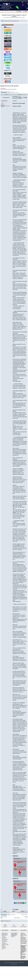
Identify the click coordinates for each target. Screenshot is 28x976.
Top (1, 909)
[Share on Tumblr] (23, 903)
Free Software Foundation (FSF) (4, 947)
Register (21, 867)
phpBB (10, 962)
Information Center (13, 936)
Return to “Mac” (24, 914)
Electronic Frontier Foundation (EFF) (4, 937)
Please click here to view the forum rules (8, 89)
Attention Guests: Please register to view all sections (14, 15)
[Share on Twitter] (17, 903)
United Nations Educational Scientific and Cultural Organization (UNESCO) (5, 942)
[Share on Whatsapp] (25, 903)
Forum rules (4, 0)
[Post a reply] (4, 92)
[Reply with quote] (25, 97)
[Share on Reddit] (19, 903)
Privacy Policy (14, 933)
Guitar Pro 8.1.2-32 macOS (9, 86)
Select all (18, 858)
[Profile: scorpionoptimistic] (15, 909)
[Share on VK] (21, 903)
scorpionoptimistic (6, 97)
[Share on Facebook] (15, 903)
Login (15, 868)
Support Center (14, 934)
